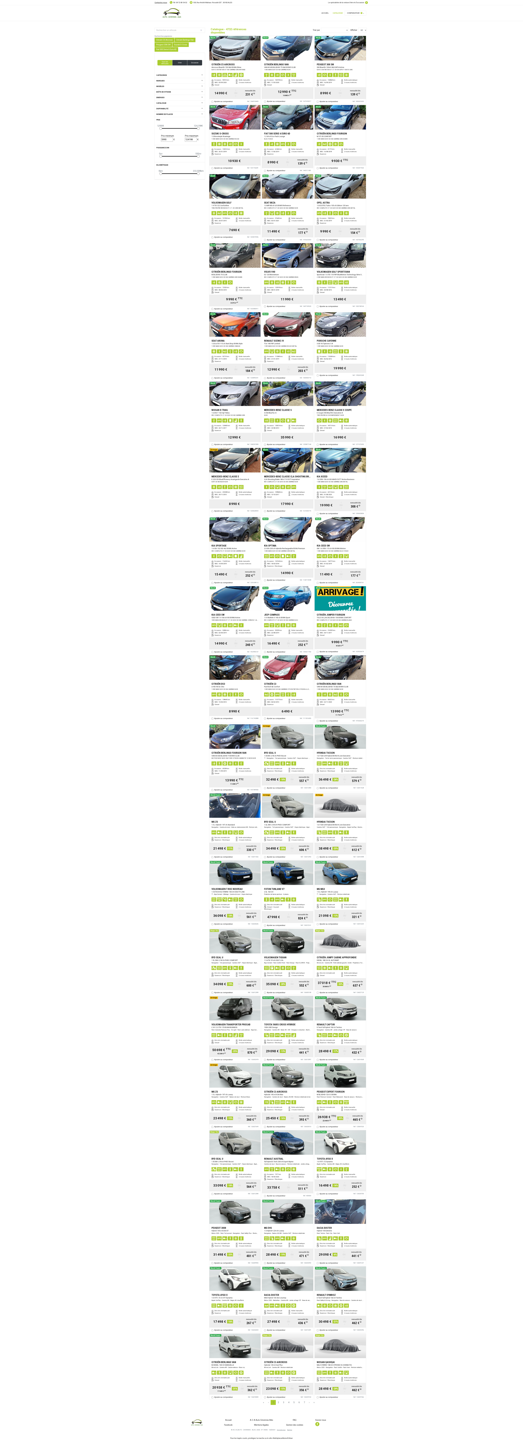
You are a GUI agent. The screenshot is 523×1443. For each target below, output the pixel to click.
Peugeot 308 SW (163, 45)
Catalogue (338, 13)
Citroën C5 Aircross (164, 40)
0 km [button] (180, 63)
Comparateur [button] (354, 13)
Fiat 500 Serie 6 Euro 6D (166, 49)
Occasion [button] (194, 63)
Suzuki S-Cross (180, 45)
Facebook (228, 1425)
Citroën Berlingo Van (185, 40)
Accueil (325, 13)
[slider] (160, 128)
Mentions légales (261, 1425)
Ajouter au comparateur (223, 101)
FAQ (294, 1420)
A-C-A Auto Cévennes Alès (261, 1420)
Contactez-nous (161, 2)
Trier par (316, 30)
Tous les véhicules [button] (164, 63)
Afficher (353, 30)
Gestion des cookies (294, 1425)
